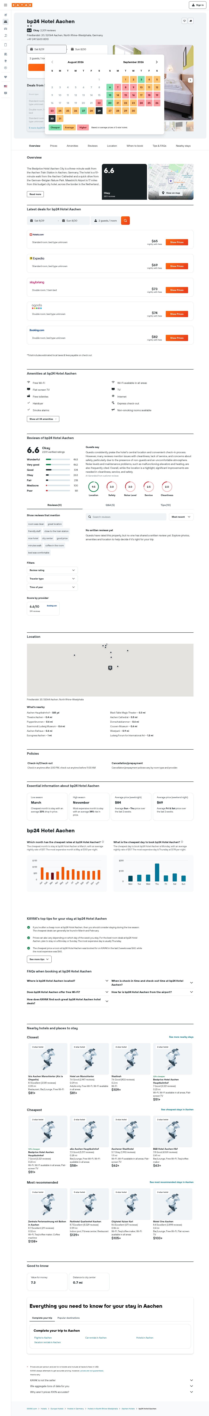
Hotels (44, 1408)
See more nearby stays (181, 1036)
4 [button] (68, 87)
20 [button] (83, 103)
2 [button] (52, 87)
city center (47, 538)
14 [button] (91, 95)
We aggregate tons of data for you (49, 1386)
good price (62, 538)
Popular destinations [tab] (68, 1317)
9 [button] (52, 95)
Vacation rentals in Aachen (47, 1342)
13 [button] (83, 95)
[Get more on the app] (5, 45)
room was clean (36, 524)
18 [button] (68, 103)
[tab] (54, 505)
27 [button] (83, 110)
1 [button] (99, 79)
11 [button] (68, 95)
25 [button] (67, 110)
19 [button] (75, 103)
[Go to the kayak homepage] (22, 5)
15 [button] (99, 95)
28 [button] (91, 110)
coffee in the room (54, 545)
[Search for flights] (5, 15)
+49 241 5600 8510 (38, 39)
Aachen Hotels (128, 1408)
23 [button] (52, 110)
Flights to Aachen (43, 1337)
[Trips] (5, 77)
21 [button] (91, 103)
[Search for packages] (5, 35)
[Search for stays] (5, 22)
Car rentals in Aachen (96, 1337)
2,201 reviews (48, 30)
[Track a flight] (5, 67)
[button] (5, 5)
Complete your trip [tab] (42, 1317)
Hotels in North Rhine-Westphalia (103, 1408)
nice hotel (33, 538)
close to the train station (56, 531)
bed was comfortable (38, 552)
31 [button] (60, 118)
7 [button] (91, 87)
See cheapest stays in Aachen (177, 1109)
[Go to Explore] (5, 61)
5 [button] (75, 87)
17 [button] (60, 103)
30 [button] (52, 118)
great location (55, 524)
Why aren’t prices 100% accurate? (49, 1392)
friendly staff (34, 531)
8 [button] (99, 87)
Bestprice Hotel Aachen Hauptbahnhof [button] (166, 1081)
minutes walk (34, 545)
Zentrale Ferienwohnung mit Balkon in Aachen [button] (47, 1223)
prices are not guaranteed (91, 1370)
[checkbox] (43, 608)
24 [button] (59, 110)
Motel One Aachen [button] (163, 1221)
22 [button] (99, 103)
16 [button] (52, 103)
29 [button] (99, 110)
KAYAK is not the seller (43, 1380)
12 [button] (75, 95)
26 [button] (75, 110)
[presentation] (103, 842)
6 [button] (83, 87)
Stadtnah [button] (116, 1076)
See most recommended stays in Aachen (171, 1182)
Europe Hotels (57, 1408)
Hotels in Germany (75, 1408)
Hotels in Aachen (144, 1337)
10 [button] (60, 95)
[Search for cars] (5, 28)
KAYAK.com (32, 1408)
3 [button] (60, 87)
